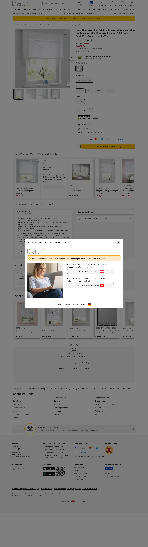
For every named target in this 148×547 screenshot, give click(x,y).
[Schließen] (118, 242)
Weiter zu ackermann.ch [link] (88, 286)
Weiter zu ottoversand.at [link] (88, 271)
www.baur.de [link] (72, 304)
